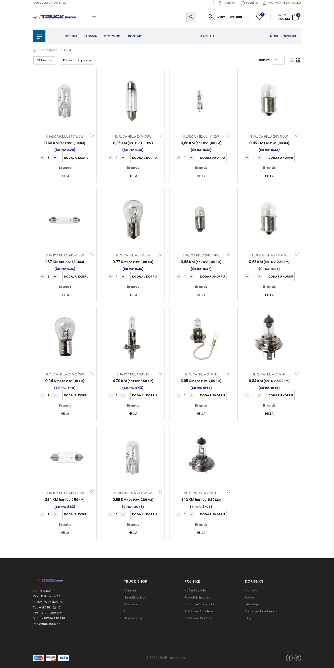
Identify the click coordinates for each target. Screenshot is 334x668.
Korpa (249, 597)
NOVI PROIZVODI (283, 36)
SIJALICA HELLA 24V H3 (201, 374)
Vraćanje (130, 604)
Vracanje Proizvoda (199, 604)
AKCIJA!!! (207, 36)
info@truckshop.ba (46, 624)
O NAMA (90, 36)
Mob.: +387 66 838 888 (49, 618)
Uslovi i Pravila (134, 618)
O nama (130, 590)
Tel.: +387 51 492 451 (47, 607)
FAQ (248, 618)
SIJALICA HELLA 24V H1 (133, 374)
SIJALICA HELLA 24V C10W (65, 255)
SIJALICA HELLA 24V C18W (65, 493)
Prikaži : (264, 60)
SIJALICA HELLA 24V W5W (65, 136)
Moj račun (252, 590)
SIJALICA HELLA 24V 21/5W (64, 374)
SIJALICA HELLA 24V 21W (133, 255)
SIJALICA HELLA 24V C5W (133, 136)
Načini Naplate (195, 590)
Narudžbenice (134, 597)
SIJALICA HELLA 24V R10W (269, 136)
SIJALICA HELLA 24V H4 (269, 374)
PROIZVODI (112, 36)
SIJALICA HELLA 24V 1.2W (201, 136)
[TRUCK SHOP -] (54, 17)
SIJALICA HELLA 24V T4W (201, 255)
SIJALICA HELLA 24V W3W (133, 493)
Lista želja (252, 604)
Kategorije (49, 50)
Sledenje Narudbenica (261, 611)
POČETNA (69, 36)
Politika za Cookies (198, 618)
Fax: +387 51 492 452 (47, 613)
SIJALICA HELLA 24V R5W (269, 255)
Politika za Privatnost (199, 611)
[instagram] (297, 658)
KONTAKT (229, 3)
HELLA (65, 176)
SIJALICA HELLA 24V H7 (201, 493)
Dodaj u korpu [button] (76, 158)
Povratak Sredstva (198, 597)
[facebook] (289, 658)
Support (130, 611)
